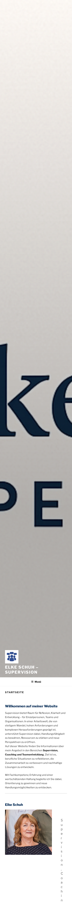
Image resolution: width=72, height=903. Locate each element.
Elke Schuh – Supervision (22, 670)
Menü (38, 681)
